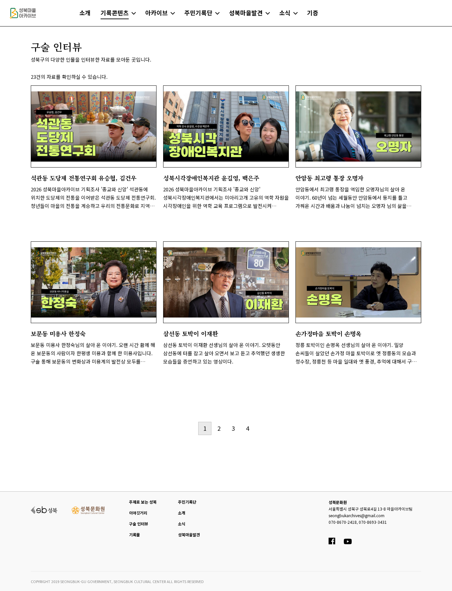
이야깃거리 (138, 513)
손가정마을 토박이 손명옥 (328, 333)
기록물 (134, 534)
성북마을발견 (189, 534)
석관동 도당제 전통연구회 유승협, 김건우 (83, 177)
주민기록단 (187, 502)
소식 (181, 523)
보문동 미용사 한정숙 (58, 333)
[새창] (44, 509)
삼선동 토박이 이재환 (190, 333)
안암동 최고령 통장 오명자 (329, 177)
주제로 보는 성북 (143, 502)
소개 (181, 513)
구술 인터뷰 (138, 523)
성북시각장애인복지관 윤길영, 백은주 (211, 177)
